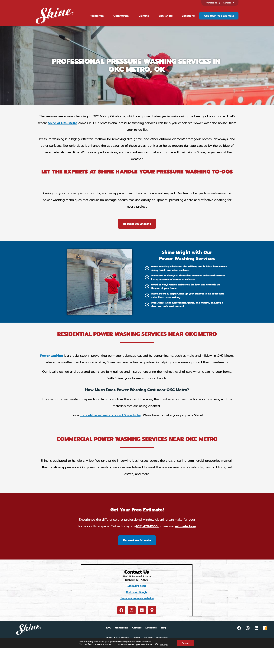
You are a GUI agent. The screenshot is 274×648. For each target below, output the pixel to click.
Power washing (51, 355)
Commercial (121, 15)
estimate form (185, 526)
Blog (163, 628)
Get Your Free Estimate (219, 15)
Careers (227, 2)
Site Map (148, 638)
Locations (188, 15)
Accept (185, 643)
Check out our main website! (137, 598)
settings (164, 644)
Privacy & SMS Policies (117, 638)
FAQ (108, 628)
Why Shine (166, 15)
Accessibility (162, 638)
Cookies (136, 638)
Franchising (212, 2)
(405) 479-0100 (146, 526)
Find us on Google (136, 592)
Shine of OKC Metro (62, 123)
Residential (97, 15)
